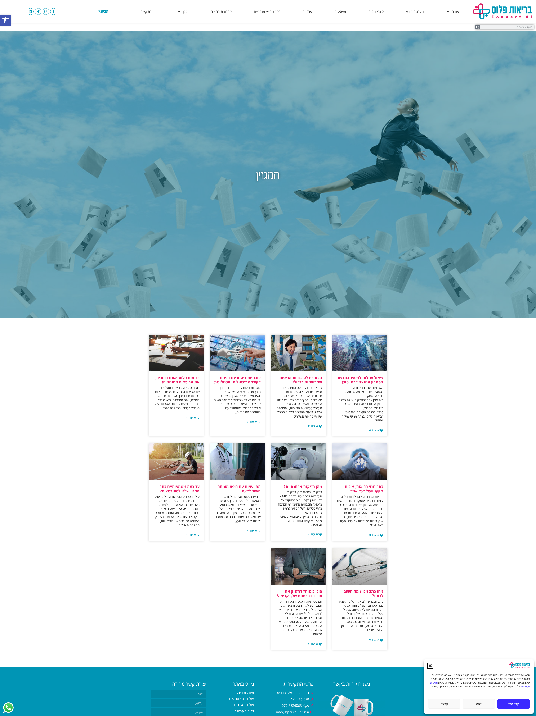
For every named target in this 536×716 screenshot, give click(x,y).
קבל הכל (513, 704)
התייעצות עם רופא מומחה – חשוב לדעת (237, 489)
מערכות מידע (415, 11)
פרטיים (307, 11)
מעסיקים (340, 11)
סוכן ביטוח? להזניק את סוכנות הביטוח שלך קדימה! (299, 593)
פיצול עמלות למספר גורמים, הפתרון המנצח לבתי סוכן (360, 380)
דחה (479, 704)
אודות (455, 11)
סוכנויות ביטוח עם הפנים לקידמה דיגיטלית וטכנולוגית (237, 380)
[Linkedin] (30, 11)
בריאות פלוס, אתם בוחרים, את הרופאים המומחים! (177, 380)
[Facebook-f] (53, 11)
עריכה (444, 704)
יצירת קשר (148, 11)
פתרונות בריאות (221, 11)
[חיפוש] (477, 27)
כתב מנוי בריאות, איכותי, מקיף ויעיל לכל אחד (363, 489)
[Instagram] (46, 11)
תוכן (185, 11)
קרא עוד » (376, 430)
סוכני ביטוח (376, 11)
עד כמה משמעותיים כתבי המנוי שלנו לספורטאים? (179, 489)
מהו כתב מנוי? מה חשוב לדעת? (363, 593)
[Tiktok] (38, 11)
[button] (5, 20)
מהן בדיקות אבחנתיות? (303, 486)
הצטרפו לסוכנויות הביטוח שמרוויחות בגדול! (301, 380)
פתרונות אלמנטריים (267, 11)
